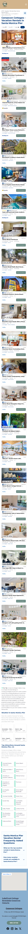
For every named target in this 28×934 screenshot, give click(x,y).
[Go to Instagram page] (12, 928)
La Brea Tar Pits (20, 808)
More (23, 27)
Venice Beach (19, 763)
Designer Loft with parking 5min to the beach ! (13, 623)
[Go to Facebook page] (7, 928)
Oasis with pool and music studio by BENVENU (13, 212)
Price (10, 27)
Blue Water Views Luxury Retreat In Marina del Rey (13, 130)
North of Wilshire (11, 324)
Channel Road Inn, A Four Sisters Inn (13, 102)
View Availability (21, 53)
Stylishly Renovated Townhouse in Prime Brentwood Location (13, 76)
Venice (9, 215)
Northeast (10, 434)
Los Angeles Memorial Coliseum (19, 802)
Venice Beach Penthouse (10, 239)
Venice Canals (11, 352)
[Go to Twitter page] (20, 928)
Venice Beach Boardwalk (19, 790)
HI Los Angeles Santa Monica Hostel (13, 184)
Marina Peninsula (11, 50)
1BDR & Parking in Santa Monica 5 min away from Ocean (14, 48)
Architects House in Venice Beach (12, 294)
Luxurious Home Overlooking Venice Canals (13, 349)
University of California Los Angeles (6, 783)
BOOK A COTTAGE (14, 923)
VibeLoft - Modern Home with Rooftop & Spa (11, 459)
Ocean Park (10, 543)
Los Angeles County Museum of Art (20, 815)
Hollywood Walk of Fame (7, 770)
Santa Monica (5, 160)
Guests (16, 27)
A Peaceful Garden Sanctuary (11, 650)
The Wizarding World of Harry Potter (6, 815)
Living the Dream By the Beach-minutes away (12, 678)
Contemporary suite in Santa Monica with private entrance (13, 514)
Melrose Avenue (20, 775)
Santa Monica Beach (19, 770)
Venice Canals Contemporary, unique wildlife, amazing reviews (13, 377)
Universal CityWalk (7, 796)
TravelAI (16, 916)
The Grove (18, 782)
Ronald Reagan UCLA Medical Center (20, 823)
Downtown (11, 160)
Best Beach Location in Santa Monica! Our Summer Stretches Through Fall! (14, 158)
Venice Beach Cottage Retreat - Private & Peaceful (12, 486)
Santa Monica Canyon (12, 105)
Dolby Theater (6, 808)
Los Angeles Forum (6, 790)
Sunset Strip (6, 800)
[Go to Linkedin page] (16, 928)
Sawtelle (9, 78)
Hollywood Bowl (7, 821)
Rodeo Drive (19, 796)
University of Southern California (7, 776)
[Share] (25, 13)
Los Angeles (4, 50)
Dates (4, 27)
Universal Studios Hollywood (7, 764)
